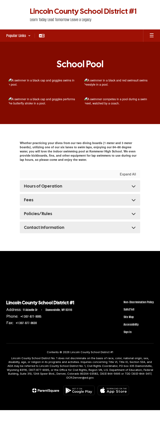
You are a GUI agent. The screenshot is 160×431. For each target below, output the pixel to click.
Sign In (127, 332)
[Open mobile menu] (151, 35)
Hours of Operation (43, 186)
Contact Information (44, 227)
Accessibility (131, 324)
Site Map (129, 317)
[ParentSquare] (45, 390)
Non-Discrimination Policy (139, 302)
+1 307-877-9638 (26, 323)
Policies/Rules (38, 213)
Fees (28, 200)
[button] (18, 35)
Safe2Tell (129, 309)
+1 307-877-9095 (30, 316)
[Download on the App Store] (113, 390)
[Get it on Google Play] (79, 390)
